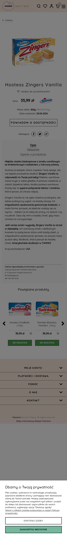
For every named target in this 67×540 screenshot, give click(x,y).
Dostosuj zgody (33, 521)
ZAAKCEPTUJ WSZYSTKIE (33, 529)
